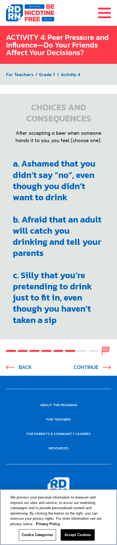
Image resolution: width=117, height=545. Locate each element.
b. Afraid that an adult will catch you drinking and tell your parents (57, 236)
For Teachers (19, 74)
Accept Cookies (77, 535)
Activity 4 (70, 74)
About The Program (58, 405)
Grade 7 (47, 74)
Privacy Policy (48, 524)
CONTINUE (85, 367)
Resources (59, 448)
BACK (25, 367)
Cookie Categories (37, 535)
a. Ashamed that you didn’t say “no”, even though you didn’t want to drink (54, 180)
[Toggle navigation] (107, 12)
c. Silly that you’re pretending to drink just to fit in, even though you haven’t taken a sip (52, 298)
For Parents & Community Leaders (59, 433)
